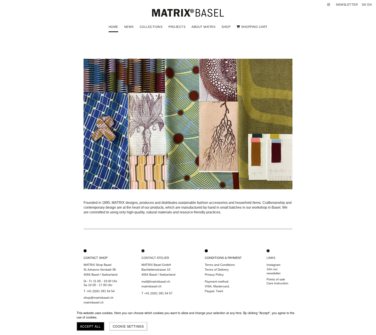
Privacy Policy (214, 274)
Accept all (90, 326)
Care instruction (277, 283)
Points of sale (276, 279)
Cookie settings (128, 326)
